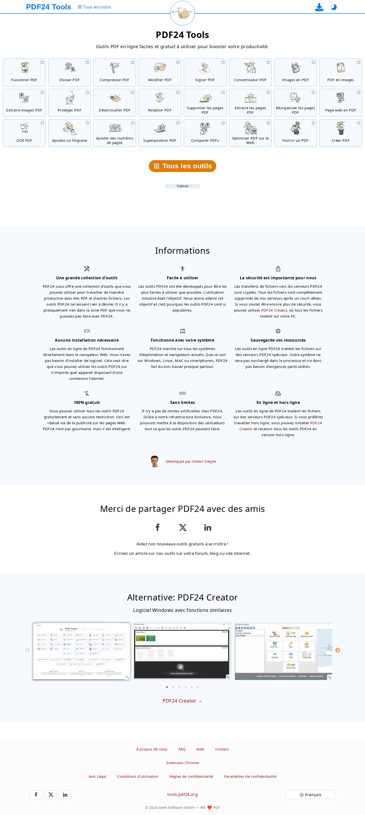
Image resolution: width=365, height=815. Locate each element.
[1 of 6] (167, 686)
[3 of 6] (179, 686)
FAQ (182, 749)
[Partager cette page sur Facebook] (157, 527)
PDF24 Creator (274, 310)
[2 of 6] (173, 686)
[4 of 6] (185, 686)
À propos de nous (152, 749)
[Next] (337, 650)
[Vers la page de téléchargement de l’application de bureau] (319, 7)
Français (313, 794)
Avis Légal (97, 776)
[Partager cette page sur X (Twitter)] (182, 527)
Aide (200, 749)
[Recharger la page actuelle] (182, 13)
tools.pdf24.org (182, 794)
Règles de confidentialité (191, 776)
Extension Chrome (182, 762)
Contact (222, 749)
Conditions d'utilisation (137, 776)
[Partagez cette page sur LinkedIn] (207, 527)
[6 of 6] (198, 686)
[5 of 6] (191, 686)
